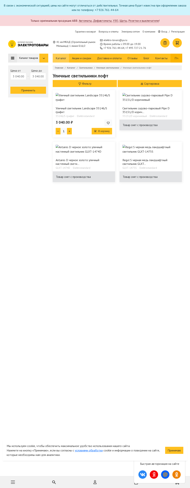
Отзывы (132, 58)
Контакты (161, 58)
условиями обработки (89, 450)
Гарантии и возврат (85, 31)
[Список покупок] (165, 43)
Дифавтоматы (102, 20)
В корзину (104, 131)
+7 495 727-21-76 (135, 48)
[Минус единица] (58, 131)
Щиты (123, 20)
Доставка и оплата (109, 58)
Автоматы (85, 20)
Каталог (61, 58)
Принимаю (174, 450)
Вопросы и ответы (109, 31)
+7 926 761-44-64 (114, 48)
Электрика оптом (130, 31)
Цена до (36, 70)
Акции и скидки (81, 58)
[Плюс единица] (69, 131)
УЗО (115, 20)
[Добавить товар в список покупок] (108, 123)
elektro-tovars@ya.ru (115, 40)
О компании (148, 31)
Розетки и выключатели (143, 20)
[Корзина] (177, 43)
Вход (164, 31)
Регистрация (178, 31)
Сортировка (151, 83)
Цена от (15, 70)
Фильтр (86, 83)
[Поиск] (178, 58)
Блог (146, 58)
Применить (28, 90)
